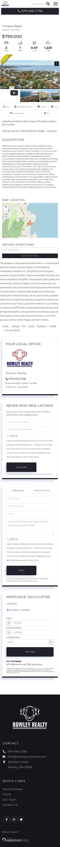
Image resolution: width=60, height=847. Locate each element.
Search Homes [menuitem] (13, 789)
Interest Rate (13, 637)
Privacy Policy (33, 457)
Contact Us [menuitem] (10, 804)
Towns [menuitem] (7, 794)
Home (5, 326)
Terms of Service (26, 581)
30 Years (13, 610)
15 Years (25, 610)
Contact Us (11, 387)
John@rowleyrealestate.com (26, 756)
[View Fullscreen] (6, 217)
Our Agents (23, 387)
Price (9, 618)
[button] (48, 4)
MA (24, 326)
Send (21, 570)
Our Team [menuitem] (9, 799)
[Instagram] (14, 819)
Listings (15, 326)
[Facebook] (7, 819)
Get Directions (30, 256)
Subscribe (21, 467)
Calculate (30, 651)
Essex (31, 326)
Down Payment (13, 628)
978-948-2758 (32, 11)
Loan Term (11, 604)
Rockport (42, 326)
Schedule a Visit (42, 490)
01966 (52, 326)
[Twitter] (21, 819)
